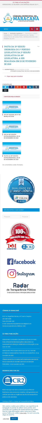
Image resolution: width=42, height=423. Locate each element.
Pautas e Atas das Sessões (32, 71)
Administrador (9, 69)
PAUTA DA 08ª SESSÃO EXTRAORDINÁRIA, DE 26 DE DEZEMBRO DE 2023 (12, 157)
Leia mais (23, 413)
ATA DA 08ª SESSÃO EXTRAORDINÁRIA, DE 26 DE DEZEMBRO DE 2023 (12, 136)
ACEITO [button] (14, 418)
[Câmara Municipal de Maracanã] (21, 17)
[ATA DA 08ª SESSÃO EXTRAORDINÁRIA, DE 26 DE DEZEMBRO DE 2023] (11, 127)
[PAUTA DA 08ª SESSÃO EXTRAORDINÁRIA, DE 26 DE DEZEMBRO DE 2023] (11, 148)
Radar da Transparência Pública (24, 401)
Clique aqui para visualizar (15, 76)
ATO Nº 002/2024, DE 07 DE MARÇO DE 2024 (12, 115)
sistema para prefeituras (26, 390)
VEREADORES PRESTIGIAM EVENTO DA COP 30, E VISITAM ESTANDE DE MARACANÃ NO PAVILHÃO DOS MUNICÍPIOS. (21, 4)
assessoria (16, 392)
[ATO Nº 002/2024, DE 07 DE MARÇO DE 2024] (11, 107)
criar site (14, 390)
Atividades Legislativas (17, 71)
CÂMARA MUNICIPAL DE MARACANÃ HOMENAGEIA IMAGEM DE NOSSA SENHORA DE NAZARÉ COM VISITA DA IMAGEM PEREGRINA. (20, 361)
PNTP (10, 401)
